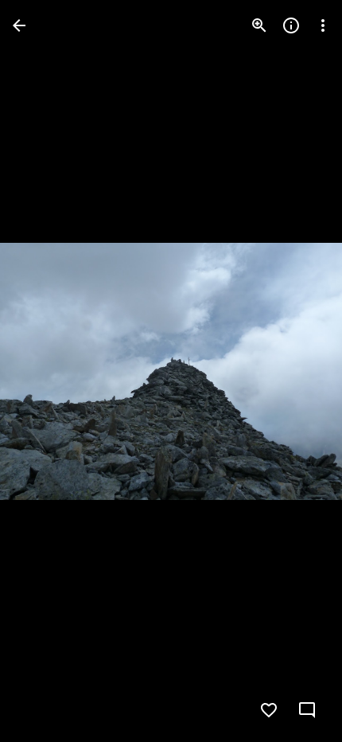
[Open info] (291, 25)
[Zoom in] (259, 25)
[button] (44, 371)
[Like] (268, 710)
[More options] (323, 25)
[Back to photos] (19, 25)
